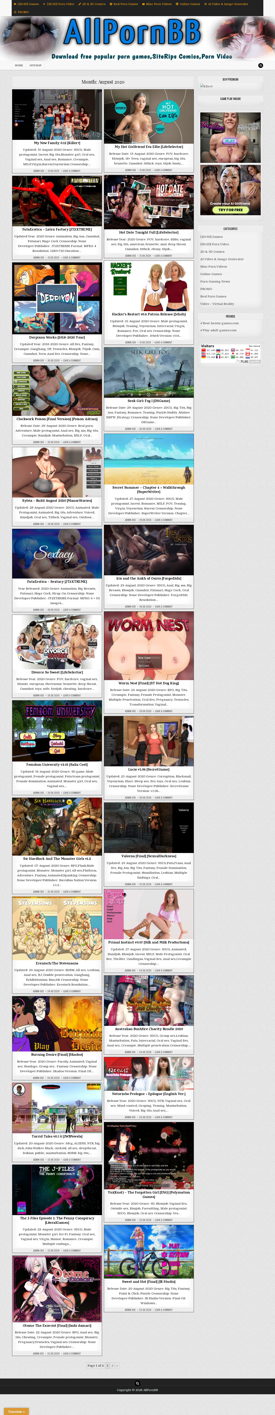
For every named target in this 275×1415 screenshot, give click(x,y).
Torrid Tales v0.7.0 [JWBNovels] (57, 1137)
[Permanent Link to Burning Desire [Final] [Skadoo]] (57, 1023)
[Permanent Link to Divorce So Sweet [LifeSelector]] (57, 642)
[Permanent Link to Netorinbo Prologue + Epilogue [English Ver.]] (149, 1074)
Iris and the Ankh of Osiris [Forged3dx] (148, 579)
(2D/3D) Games (28, 4)
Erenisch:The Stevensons (57, 964)
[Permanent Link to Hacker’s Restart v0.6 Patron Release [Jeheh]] (149, 286)
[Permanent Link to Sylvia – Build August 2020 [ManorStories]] (57, 472)
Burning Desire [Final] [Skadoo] (57, 1055)
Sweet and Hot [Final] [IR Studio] (149, 1282)
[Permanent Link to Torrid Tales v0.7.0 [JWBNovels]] (57, 1108)
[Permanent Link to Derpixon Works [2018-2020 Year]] (57, 298)
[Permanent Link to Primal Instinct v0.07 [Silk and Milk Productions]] (149, 914)
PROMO (23, 12)
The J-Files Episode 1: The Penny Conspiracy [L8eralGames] (57, 1221)
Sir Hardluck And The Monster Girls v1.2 (57, 859)
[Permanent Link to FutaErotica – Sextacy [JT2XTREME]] (57, 554)
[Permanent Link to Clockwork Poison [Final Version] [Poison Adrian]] (57, 391)
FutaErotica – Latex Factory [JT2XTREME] (57, 230)
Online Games (190, 4)
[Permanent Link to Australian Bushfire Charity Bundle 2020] (149, 1001)
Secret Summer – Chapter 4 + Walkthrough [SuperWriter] (148, 490)
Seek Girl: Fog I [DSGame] (149, 401)
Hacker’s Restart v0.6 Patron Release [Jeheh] (149, 315)
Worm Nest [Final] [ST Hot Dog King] (149, 684)
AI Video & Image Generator (228, 4)
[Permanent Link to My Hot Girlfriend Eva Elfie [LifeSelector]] (149, 116)
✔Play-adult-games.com (218, 330)
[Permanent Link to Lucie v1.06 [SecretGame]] (149, 741)
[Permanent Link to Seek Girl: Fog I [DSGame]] (149, 372)
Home (19, 65)
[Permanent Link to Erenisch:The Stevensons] (57, 928)
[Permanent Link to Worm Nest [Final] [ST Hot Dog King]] (149, 646)
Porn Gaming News (215, 281)
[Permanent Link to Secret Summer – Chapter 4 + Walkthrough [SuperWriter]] (149, 459)
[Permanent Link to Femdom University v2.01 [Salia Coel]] (57, 731)
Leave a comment (72, 171)
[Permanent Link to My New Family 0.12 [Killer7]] (57, 114)
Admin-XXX (38, 171)
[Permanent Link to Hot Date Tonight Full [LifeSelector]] (149, 202)
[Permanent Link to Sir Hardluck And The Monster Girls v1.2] (57, 827)
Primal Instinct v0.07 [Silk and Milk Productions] (148, 943)
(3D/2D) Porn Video (60, 4)
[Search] (260, 65)
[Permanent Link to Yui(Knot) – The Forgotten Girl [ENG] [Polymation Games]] (149, 1156)
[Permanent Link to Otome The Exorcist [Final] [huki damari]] (57, 1289)
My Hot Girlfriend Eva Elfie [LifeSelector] (149, 147)
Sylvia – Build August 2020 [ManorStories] (57, 501)
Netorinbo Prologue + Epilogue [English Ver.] (148, 1094)
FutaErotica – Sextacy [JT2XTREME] (57, 582)
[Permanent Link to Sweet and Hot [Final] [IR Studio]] (149, 1252)
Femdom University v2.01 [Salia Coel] (57, 765)
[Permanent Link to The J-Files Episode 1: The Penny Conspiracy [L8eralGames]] (57, 1190)
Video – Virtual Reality (217, 304)
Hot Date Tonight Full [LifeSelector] (149, 233)
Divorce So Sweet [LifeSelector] (57, 673)
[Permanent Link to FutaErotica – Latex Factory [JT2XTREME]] (57, 201)
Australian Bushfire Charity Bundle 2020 (149, 1029)
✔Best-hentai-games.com (219, 323)
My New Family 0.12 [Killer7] (57, 143)
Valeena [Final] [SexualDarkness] (148, 857)
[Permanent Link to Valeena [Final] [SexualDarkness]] (149, 828)
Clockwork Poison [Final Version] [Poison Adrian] (57, 420)
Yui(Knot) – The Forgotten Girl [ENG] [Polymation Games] (149, 1195)
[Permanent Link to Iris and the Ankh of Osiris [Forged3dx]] (149, 550)
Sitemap (35, 65)
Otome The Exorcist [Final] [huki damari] (57, 1326)
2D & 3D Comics (93, 4)
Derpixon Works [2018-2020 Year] (57, 338)
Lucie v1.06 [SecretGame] (148, 770)
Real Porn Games (126, 4)
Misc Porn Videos (159, 4)
